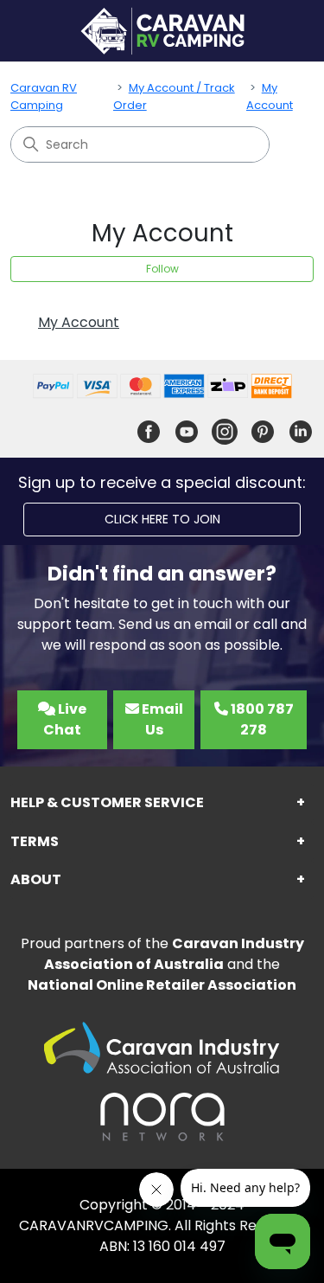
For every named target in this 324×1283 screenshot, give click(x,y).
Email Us (161, 719)
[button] (162, 803)
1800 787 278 (261, 719)
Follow (162, 268)
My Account (269, 96)
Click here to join (162, 519)
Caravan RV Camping (43, 96)
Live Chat (64, 719)
